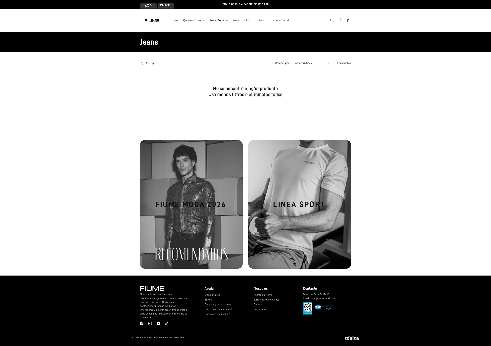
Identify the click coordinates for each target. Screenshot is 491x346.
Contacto (259, 304)
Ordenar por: (282, 63)
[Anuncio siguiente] (308, 4)
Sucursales (260, 309)
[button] (217, 20)
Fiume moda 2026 (191, 204)
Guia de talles (212, 294)
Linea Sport (299, 204)
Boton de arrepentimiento (219, 309)
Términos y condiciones (266, 299)
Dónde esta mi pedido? (217, 314)
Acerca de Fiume (263, 294)
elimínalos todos (266, 94)
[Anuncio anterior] (183, 4)
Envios (208, 299)
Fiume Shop (146, 337)
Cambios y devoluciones (218, 304)
